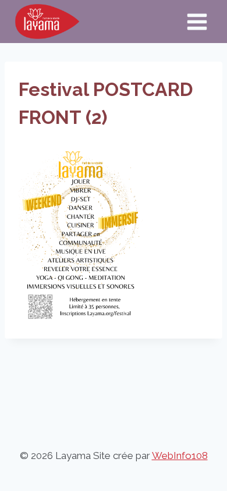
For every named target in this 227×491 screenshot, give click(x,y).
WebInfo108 (180, 455)
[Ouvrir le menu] (196, 21)
